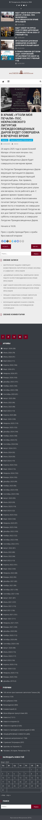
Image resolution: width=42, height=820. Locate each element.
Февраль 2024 (8, 473)
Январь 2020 (8, 677)
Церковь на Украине (11, 746)
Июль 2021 (7, 602)
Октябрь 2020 (8, 639)
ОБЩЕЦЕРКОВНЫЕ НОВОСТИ (14, 734)
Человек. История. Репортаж (14, 751)
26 (14, 786)
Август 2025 (7, 398)
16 (38, 778)
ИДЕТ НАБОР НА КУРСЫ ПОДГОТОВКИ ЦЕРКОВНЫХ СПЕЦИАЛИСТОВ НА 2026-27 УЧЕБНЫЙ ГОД (27, 31)
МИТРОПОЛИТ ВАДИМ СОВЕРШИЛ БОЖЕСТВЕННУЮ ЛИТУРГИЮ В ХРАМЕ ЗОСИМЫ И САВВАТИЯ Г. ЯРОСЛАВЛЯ (22, 268)
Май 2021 (7, 610)
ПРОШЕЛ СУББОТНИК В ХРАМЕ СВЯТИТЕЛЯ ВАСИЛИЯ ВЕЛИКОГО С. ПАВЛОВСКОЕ (20, 296)
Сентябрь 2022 (9, 544)
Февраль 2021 (8, 623)
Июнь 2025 (7, 407)
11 (9, 778)
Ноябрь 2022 (8, 535)
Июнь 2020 (7, 656)
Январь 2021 (8, 627)
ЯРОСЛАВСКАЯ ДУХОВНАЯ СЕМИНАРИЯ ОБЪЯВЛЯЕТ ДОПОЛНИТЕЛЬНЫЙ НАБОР (27, 43)
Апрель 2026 (8, 365)
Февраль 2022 (8, 573)
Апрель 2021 (8, 614)
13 (20, 778)
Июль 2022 (7, 552)
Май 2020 (7, 660)
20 (20, 782)
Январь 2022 (8, 577)
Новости (4, 140)
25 (9, 786)
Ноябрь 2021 (8, 585)
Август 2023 (7, 498)
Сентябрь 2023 (9, 494)
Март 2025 (7, 419)
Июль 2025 (7, 402)
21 (26, 782)
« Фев (3, 795)
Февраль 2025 (8, 423)
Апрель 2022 (8, 565)
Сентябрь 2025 (9, 394)
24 (3, 786)
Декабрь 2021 (8, 581)
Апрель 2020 (8, 664)
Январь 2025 (8, 427)
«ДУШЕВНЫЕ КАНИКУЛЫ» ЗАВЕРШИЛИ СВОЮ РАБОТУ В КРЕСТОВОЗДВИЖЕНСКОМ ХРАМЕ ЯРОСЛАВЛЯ (21, 278)
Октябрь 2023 (8, 490)
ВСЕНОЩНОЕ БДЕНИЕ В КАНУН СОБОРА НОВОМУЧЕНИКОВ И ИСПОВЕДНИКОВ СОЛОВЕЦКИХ (18, 305)
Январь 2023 (8, 527)
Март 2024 (7, 469)
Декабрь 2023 (8, 481)
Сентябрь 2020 (9, 644)
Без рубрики (8, 701)
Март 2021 (7, 619)
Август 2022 (7, 548)
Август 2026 (7, 348)
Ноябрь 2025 (8, 386)
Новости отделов (9, 726)
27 (20, 786)
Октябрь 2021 (8, 590)
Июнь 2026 (7, 357)
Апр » (8, 795)
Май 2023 (7, 511)
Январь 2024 (8, 477)
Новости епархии (10, 721)
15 (32, 778)
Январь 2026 (8, 377)
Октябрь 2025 (8, 390)
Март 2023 (7, 519)
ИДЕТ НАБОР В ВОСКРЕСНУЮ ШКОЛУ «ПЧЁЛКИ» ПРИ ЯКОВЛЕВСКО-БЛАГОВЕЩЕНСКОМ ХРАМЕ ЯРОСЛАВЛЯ (27, 17)
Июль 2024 (7, 452)
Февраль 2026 (8, 373)
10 (3, 778)
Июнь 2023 (7, 506)
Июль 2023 (7, 502)
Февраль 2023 (8, 523)
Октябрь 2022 (8, 540)
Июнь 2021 (7, 606)
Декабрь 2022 (8, 531)
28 (26, 786)
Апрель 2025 (8, 415)
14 (26, 778)
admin (16, 144)
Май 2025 (7, 411)
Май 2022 (7, 560)
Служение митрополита (12, 738)
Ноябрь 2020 (8, 635)
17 (3, 782)
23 (38, 782)
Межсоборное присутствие (13, 713)
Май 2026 (7, 361)
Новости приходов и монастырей (21, 140)
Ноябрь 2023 (8, 486)
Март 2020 (7, 669)
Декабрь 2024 (8, 432)
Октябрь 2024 (8, 440)
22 (32, 782)
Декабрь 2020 (8, 631)
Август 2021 (7, 598)
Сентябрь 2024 (9, 444)
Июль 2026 (7, 353)
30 (38, 786)
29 (32, 786)
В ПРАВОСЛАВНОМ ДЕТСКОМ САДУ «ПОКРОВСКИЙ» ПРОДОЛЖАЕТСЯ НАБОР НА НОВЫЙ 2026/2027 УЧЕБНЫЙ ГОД (27, 56)
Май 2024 (7, 461)
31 (3, 790)
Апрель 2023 (8, 515)
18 (9, 782)
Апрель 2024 (8, 465)
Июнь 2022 (7, 556)
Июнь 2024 (7, 456)
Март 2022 (7, 569)
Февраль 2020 (8, 673)
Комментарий (8, 709)
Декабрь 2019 (8, 681)
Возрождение (8, 705)
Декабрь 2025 (8, 382)
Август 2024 (7, 448)
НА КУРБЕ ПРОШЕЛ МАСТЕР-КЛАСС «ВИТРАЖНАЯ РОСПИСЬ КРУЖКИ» (37, 246)
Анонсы (6, 696)
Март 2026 (7, 369)
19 (14, 782)
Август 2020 (7, 648)
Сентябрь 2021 (9, 594)
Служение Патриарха (11, 742)
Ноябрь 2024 (8, 436)
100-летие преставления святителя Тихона (20, 692)
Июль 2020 (7, 652)
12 (14, 778)
